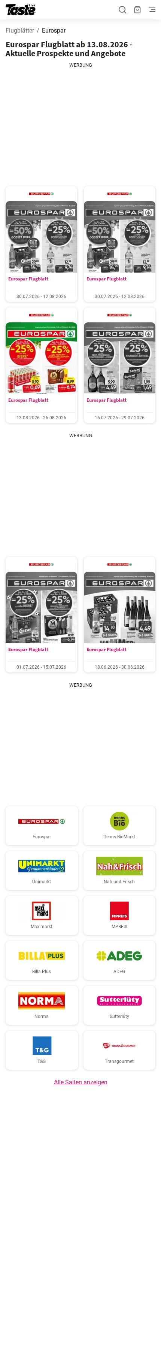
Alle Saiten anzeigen (80, 1082)
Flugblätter (20, 30)
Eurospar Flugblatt (28, 279)
